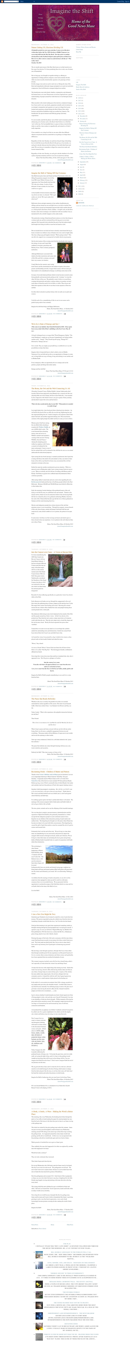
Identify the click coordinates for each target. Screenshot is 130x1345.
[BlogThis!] (34, 165)
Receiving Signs (71, 1324)
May (81, 172)
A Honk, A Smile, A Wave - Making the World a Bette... (87, 157)
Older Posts (70, 1225)
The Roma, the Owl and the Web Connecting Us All (50, 388)
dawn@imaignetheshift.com (65, 899)
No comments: (57, 162)
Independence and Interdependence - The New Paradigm (71, 1313)
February (82, 180)
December (83, 116)
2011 (79, 186)
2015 (79, 106)
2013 (79, 111)
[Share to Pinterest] (40, 165)
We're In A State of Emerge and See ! (45, 324)
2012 (79, 114)
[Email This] (32, 165)
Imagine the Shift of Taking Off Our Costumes (48, 173)
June (81, 170)
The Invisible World (71, 1292)
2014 (79, 108)
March (82, 178)
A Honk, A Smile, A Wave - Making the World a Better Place (52, 1112)
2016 (79, 103)
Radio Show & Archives (82, 87)
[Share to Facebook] (38, 165)
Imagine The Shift (81, 85)
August (82, 164)
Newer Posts (34, 1225)
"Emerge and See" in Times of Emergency (67, 1273)
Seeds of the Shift (81, 89)
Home (52, 1225)
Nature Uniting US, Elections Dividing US (47, 47)
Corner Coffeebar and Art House (48, 774)
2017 (79, 100)
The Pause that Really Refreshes (43, 698)
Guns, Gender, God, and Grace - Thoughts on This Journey (71, 1263)
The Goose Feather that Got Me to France (71, 1303)
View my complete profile (85, 205)
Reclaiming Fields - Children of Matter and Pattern (50, 771)
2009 (79, 191)
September (83, 162)
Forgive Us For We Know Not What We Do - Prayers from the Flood (71, 1334)
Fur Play (67, 1244)
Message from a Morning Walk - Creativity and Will (71, 1282)
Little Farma (79, 49)
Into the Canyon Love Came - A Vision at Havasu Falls (51, 552)
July (81, 167)
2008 (79, 194)
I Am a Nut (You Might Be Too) (43, 914)
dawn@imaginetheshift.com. (65, 526)
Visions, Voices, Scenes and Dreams (86, 47)
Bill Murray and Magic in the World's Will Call (71, 1252)
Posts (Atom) (42, 1228)
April (81, 175)
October (82, 121)
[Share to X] (36, 165)
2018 (79, 98)
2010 (79, 189)
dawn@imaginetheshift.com (65, 160)
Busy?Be (78, 52)
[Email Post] (63, 162)
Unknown (81, 202)
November (83, 119)
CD (77, 82)
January (82, 183)
